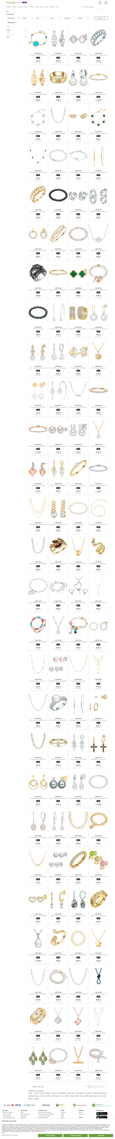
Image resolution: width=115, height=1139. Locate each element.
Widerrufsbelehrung (25, 1114)
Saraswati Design (61, 1093)
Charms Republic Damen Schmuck (88, 1096)
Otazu (62, 1096)
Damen (8, 30)
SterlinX (30, 1098)
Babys (62, 1114)
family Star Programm (8, 1112)
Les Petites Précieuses (44, 1093)
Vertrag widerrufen (42, 1118)
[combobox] (94, 7)
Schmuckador (89, 1093)
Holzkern (30, 1093)
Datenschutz (23, 1116)
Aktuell (80, 1112)
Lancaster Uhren (75, 1096)
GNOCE (48, 1096)
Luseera (54, 1093)
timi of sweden (71, 1093)
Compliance (23, 1118)
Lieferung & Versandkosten (45, 1112)
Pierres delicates (80, 1093)
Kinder (62, 1116)
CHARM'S (36, 1098)
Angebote (63, 1112)
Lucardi (36, 1093)
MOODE (67, 1096)
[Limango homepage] (11, 2)
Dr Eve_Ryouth (102, 1096)
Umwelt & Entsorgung (43, 1116)
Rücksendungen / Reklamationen (46, 1114)
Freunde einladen (7, 1114)
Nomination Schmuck (33, 1096)
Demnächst (81, 1114)
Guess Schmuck (55, 1096)
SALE (7, 37)
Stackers (42, 1096)
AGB (21, 1112)
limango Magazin (7, 1116)
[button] (106, 2)
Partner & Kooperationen (9, 1118)
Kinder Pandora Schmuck (100, 1093)
